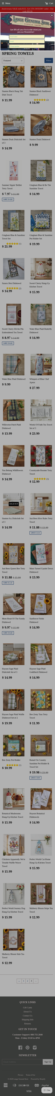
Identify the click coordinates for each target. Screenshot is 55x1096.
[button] (52, 15)
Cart (51, 3)
